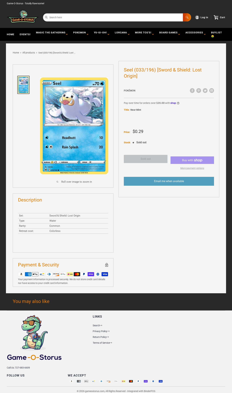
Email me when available (169, 181)
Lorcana (121, 34)
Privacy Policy (100, 331)
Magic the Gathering (51, 34)
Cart (222, 17)
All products (28, 52)
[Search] (187, 17)
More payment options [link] (192, 168)
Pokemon (79, 34)
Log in (204, 17)
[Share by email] (211, 90)
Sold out (146, 159)
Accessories (194, 34)
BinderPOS (149, 391)
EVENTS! (25, 34)
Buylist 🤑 (216, 34)
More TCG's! (143, 34)
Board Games (168, 34)
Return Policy (100, 337)
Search (96, 325)
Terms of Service (101, 342)
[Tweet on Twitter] (205, 90)
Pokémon (129, 90)
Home (10, 34)
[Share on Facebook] (192, 90)
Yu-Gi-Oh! (100, 34)
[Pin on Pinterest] (198, 90)
